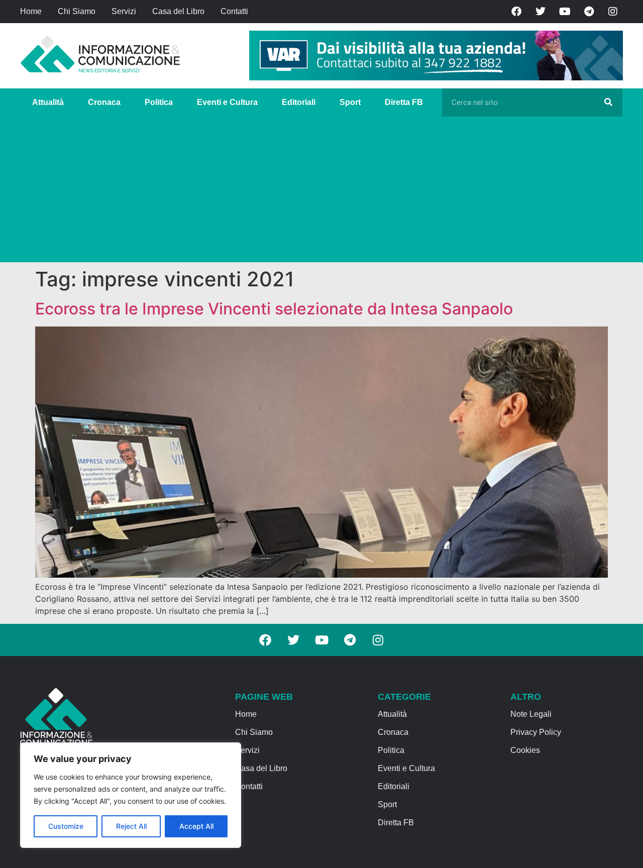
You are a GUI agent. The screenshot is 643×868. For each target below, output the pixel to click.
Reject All (131, 826)
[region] (130, 795)
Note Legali (531, 714)
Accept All (196, 826)
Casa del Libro (178, 11)
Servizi (124, 11)
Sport (350, 102)
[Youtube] (565, 12)
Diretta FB (404, 102)
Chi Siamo (76, 11)
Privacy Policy (535, 732)
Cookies (525, 750)
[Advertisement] (321, 192)
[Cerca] (608, 102)
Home (31, 11)
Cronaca (104, 102)
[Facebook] (516, 12)
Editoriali (298, 102)
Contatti (234, 11)
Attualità (48, 102)
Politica (159, 102)
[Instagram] (613, 12)
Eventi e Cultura (227, 102)
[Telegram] (589, 12)
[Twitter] (540, 12)
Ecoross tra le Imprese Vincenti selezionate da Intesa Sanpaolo (274, 308)
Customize (65, 826)
